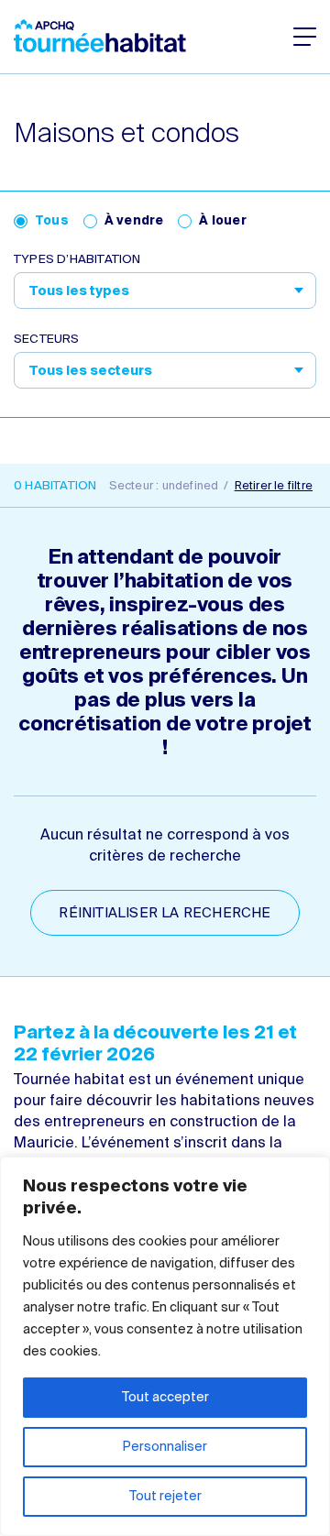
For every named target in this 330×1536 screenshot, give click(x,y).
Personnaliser (165, 1447)
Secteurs (47, 340)
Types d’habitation (77, 260)
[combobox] (165, 290)
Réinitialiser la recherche (164, 913)
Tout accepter (165, 1397)
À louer (222, 221)
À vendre (134, 221)
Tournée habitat (100, 35)
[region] (165, 1346)
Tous (52, 221)
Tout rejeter (165, 1496)
